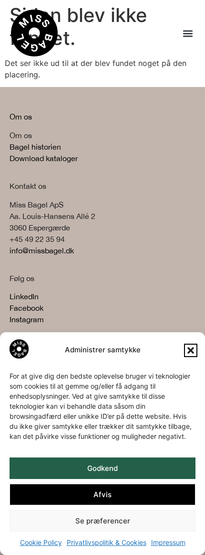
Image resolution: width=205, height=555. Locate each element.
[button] (190, 350)
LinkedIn (24, 296)
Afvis (102, 494)
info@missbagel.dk (42, 250)
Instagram (27, 319)
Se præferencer (102, 520)
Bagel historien (35, 146)
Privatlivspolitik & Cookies (106, 542)
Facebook (26, 308)
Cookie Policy (41, 542)
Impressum (168, 542)
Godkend (102, 468)
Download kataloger (44, 158)
